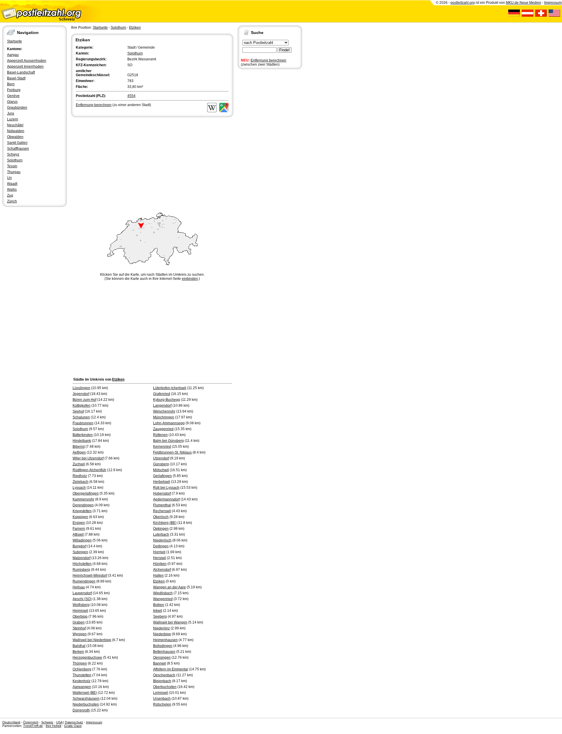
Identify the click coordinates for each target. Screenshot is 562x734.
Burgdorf (79, 546)
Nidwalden (15, 131)
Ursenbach (162, 698)
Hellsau (79, 587)
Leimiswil (160, 693)
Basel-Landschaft (21, 72)
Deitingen (161, 546)
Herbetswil (161, 482)
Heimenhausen (165, 640)
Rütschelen (162, 704)
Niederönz (161, 628)
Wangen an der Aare (169, 587)
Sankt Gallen (17, 143)
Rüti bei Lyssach (166, 488)
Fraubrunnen (83, 423)
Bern (11, 84)
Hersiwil (159, 558)
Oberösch (161, 517)
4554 (131, 96)
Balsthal (79, 646)
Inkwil (157, 611)
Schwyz (13, 154)
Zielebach (80, 482)
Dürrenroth (81, 710)
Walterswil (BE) (85, 693)
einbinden (190, 279)
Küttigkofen (81, 405)
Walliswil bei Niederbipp (92, 640)
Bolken (158, 605)
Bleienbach (162, 681)
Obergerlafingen (86, 493)
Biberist (79, 447)
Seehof (78, 411)
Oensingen (162, 657)
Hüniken (160, 564)
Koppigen (80, 517)
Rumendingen (84, 581)
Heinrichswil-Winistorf (90, 575)
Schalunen (81, 417)
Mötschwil (161, 470)
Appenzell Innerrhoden (25, 66)
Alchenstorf (162, 570)
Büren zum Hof (84, 400)
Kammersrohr (83, 499)
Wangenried (163, 599)
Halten (158, 575)
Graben (79, 622)
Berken (78, 652)
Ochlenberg (82, 669)
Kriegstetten (82, 511)
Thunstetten (82, 675)
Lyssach (79, 488)
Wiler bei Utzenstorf (88, 458)
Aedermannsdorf (166, 499)
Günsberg (161, 464)
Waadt (12, 184)
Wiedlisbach (163, 593)
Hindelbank (82, 441)
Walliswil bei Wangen (170, 622)
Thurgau (13, 172)
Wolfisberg (81, 605)
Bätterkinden (83, 435)
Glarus (12, 102)
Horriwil (159, 552)
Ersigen (79, 523)
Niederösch (162, 540)
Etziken (135, 27)
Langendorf (162, 405)
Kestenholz (81, 681)
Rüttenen (160, 435)
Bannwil (159, 663)
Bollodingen (162, 646)
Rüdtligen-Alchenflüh (89, 470)
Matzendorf (81, 558)
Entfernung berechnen (268, 60)
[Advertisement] (152, 162)
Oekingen (161, 529)
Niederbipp (162, 634)
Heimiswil (80, 611)
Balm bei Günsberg (168, 441)
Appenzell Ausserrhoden (26, 61)
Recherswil (162, 511)
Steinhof (79, 628)
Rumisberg (81, 570)
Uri (9, 178)
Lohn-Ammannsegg (169, 423)
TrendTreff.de (33, 726)
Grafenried (161, 394)
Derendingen (83, 505)
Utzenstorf (161, 458)
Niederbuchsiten (86, 704)
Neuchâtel (15, 125)
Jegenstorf (81, 394)
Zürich (12, 201)
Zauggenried (163, 429)
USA (59, 722)
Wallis (12, 190)
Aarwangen (82, 687)
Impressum (553, 3)
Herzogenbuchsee (87, 657)
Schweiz (47, 722)
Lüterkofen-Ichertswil (169, 388)
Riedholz (80, 476)
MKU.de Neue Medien (523, 3)
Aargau (13, 55)
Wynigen (80, 634)
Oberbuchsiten (165, 687)
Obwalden (15, 137)
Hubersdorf (162, 493)
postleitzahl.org (462, 3)
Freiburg (13, 90)
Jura (10, 113)
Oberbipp (80, 616)
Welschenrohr (164, 411)
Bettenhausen (164, 652)
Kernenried (162, 447)
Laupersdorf (82, 593)
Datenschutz (74, 722)
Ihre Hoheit (53, 726)
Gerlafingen (162, 476)
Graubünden (17, 107)
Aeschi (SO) (82, 599)
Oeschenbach (164, 675)
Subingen (80, 552)
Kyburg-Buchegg (166, 400)
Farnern (79, 529)
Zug (10, 195)
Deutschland (11, 722)
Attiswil (78, 534)
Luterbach (161, 534)
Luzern (12, 119)
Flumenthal (162, 505)
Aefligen (79, 452)
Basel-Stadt (16, 78)
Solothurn (15, 160)
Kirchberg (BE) (165, 523)
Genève (13, 96)
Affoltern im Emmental (170, 669)
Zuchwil (79, 464)
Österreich (30, 722)
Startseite (14, 41)
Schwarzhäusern (86, 698)
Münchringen (163, 417)
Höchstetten (82, 564)
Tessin (12, 166)
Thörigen (80, 663)
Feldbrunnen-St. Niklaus (172, 452)
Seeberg (160, 616)
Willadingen (82, 540)
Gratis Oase (73, 726)
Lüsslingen (81, 388)
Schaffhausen (18, 149)
